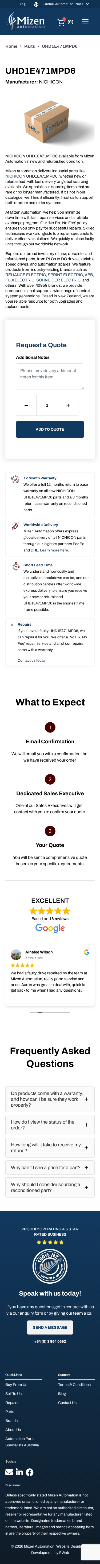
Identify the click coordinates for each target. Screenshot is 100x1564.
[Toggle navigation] (85, 22)
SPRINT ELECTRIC (65, 275)
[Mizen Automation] (25, 21)
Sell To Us (13, 1394)
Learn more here (54, 550)
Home (11, 46)
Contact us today (32, 660)
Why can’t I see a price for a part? (46, 1167)
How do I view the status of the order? (42, 1124)
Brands (11, 1421)
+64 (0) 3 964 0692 (50, 1342)
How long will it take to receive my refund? (46, 1147)
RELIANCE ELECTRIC (25, 275)
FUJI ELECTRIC (19, 280)
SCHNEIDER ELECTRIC (58, 280)
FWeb (64, 1553)
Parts (29, 46)
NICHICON (15, 176)
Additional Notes (33, 357)
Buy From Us (16, 1385)
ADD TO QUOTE (50, 429)
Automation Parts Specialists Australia (22, 1442)
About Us (13, 1430)
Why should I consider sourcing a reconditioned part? (45, 1187)
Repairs (11, 1403)
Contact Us (67, 1403)
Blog (22, 4)
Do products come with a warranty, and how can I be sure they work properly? (47, 1099)
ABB (89, 275)
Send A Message (50, 1327)
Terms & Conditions (74, 1385)
